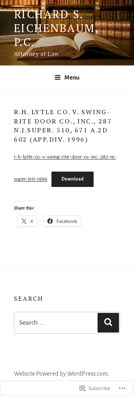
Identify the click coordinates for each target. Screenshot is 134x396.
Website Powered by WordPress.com (61, 373)
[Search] (108, 323)
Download (72, 179)
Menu (72, 77)
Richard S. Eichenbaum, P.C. (56, 28)
